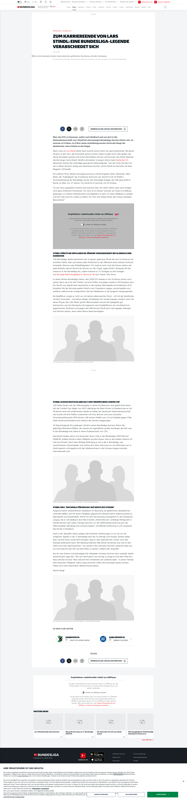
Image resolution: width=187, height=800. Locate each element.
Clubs (94, 7)
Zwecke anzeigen (101, 794)
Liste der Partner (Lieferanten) (13, 797)
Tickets (121, 7)
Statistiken (129, 7)
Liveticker (101, 7)
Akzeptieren (161, 794)
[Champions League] (45, 1)
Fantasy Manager (163, 2)
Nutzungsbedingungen (140, 757)
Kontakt (135, 761)
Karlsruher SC (122, 160)
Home (69, 7)
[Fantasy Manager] (155, 1)
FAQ (149, 7)
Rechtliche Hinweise (119, 754)
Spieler (143, 7)
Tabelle (88, 7)
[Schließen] (183, 781)
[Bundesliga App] (139, 1)
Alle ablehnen (131, 794)
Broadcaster (65, 2)
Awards (137, 7)
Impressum (45, 788)
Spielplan (81, 7)
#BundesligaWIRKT (79, 2)
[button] (164, 7)
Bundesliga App (147, 2)
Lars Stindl (71, 151)
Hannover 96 (89, 275)
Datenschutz (116, 757)
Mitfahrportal (110, 2)
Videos (115, 7)
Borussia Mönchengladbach (69, 275)
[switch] (82, 225)
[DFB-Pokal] (41, 1)
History (108, 7)
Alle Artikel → (147, 740)
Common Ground (95, 2)
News (74, 7)
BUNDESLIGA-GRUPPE (127, 2)
